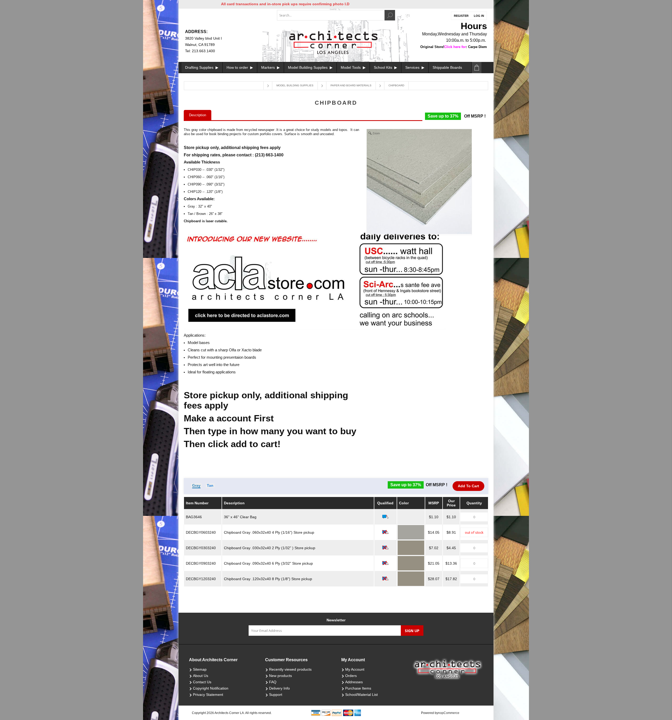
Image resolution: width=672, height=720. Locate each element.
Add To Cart (468, 486)
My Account (354, 669)
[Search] (390, 15)
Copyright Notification (210, 688)
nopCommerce (448, 713)
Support (275, 694)
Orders (351, 676)
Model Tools (351, 67)
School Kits (383, 67)
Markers (268, 67)
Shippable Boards (447, 67)
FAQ (272, 682)
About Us (200, 676)
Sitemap (200, 669)
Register (461, 15)
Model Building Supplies (308, 67)
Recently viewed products (290, 669)
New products (280, 676)
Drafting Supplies (199, 67)
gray (196, 485)
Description (197, 115)
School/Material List (361, 694)
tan (210, 485)
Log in (479, 15)
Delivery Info (279, 688)
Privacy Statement (208, 694)
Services (413, 67)
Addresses (354, 682)
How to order (238, 67)
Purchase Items (358, 688)
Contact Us (202, 682)
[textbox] (331, 15)
